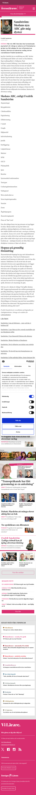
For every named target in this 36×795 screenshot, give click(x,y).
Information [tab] (18, 366)
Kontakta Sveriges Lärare (8, 788)
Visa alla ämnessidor (17, 14)
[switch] (31, 401)
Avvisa (18, 432)
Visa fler (18, 611)
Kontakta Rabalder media (8, 767)
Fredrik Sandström (6, 38)
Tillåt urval (18, 426)
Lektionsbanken (6, 315)
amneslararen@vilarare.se (8, 744)
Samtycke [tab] (6, 366)
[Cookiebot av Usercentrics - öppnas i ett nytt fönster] (26, 361)
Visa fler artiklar (18, 573)
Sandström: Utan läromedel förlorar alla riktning (16, 336)
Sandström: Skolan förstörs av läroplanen (14, 340)
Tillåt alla (18, 420)
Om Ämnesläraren (6, 742)
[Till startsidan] (5, 2)
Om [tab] (29, 366)
